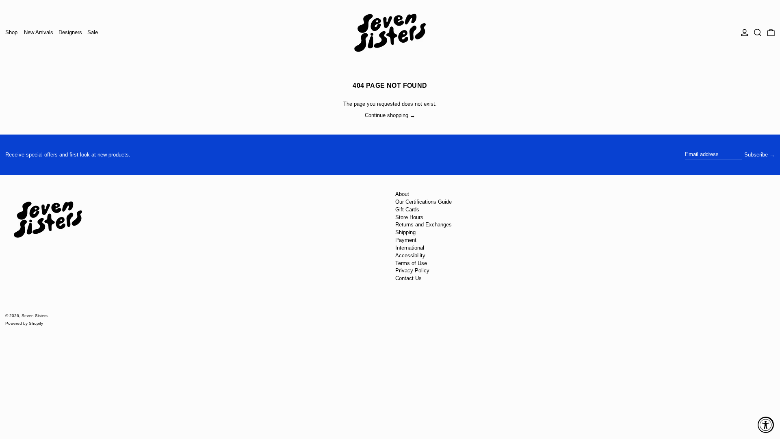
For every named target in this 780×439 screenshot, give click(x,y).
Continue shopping (386, 115)
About (402, 194)
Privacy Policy (412, 270)
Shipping (405, 232)
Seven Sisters (35, 315)
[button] (758, 32)
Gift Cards (407, 209)
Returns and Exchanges (423, 225)
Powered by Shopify (24, 323)
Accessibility (410, 255)
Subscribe (756, 155)
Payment (405, 240)
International (409, 248)
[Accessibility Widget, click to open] (766, 425)
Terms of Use (411, 263)
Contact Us (408, 278)
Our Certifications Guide (423, 202)
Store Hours (409, 217)
